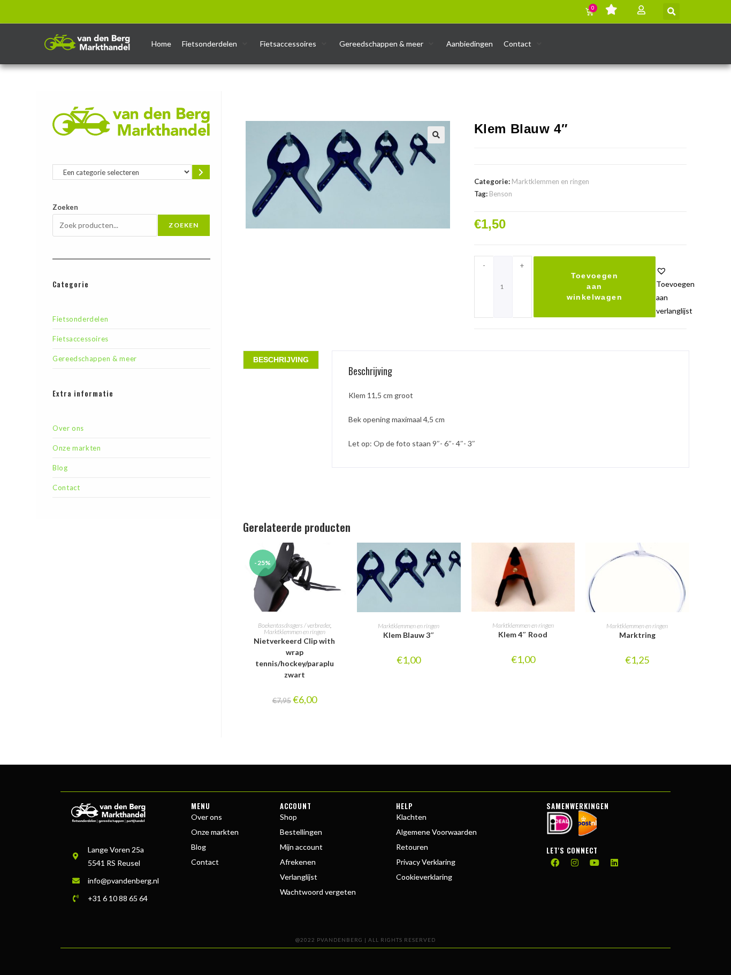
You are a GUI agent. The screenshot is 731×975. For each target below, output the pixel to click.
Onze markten (76, 448)
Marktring (637, 634)
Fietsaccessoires (80, 338)
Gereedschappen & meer (94, 358)
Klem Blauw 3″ (409, 634)
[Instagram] (574, 862)
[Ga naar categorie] (201, 172)
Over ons (68, 428)
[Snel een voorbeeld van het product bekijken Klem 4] (569, 561)
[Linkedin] (614, 862)
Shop (288, 816)
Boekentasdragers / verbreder (294, 625)
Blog (59, 467)
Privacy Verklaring (425, 861)
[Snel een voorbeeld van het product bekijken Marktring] (684, 561)
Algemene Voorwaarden (436, 831)
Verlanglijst (298, 876)
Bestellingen (301, 831)
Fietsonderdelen (80, 319)
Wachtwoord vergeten (318, 891)
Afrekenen (298, 861)
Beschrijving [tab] (281, 359)
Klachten (411, 816)
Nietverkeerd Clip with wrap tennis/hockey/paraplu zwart (294, 657)
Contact (66, 487)
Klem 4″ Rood (522, 634)
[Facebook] (555, 862)
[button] (671, 11)
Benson (500, 193)
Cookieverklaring (424, 876)
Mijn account (301, 846)
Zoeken (65, 207)
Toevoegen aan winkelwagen (594, 286)
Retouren (412, 846)
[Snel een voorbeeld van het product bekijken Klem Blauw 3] (455, 561)
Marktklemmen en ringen (550, 181)
